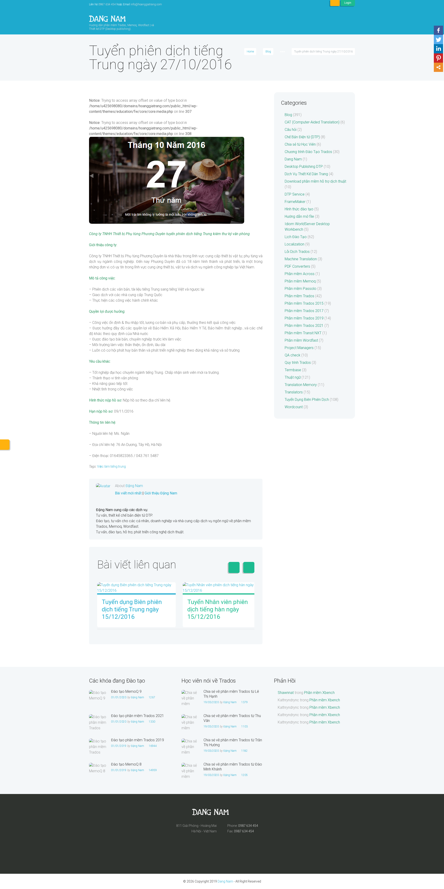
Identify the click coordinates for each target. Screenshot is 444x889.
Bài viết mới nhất (128, 493)
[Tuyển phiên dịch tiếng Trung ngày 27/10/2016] (166, 180)
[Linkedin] (438, 48)
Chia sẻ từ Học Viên (300, 144)
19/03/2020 (211, 702)
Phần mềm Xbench (319, 692)
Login (347, 2)
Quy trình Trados (298, 362)
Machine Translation (301, 259)
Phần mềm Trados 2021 (304, 325)
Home (250, 51)
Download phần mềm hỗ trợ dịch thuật (315, 181)
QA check (292, 355)
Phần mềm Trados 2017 (304, 311)
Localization (294, 244)
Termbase (293, 370)
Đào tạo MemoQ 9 (126, 691)
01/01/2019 (118, 746)
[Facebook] (438, 30)
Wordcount (294, 407)
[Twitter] (438, 39)
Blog (268, 51)
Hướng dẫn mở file (299, 216)
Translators (294, 392)
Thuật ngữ (293, 377)
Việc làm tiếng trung (111, 466)
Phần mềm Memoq (300, 281)
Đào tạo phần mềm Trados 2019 (137, 740)
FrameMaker (295, 201)
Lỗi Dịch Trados (297, 251)
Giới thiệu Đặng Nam (161, 493)
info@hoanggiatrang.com (146, 4)
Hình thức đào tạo (299, 209)
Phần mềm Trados (299, 296)
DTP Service (295, 194)
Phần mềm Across (299, 274)
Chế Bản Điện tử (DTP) (302, 137)
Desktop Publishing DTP (304, 166)
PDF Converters (297, 266)
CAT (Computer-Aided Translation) (312, 122)
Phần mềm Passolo (300, 288)
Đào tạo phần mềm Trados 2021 (137, 716)
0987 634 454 (107, 4)
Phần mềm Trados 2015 (304, 303)
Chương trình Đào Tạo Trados (308, 152)
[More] (438, 67)
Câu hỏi (290, 129)
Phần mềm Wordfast (301, 340)
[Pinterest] (438, 58)
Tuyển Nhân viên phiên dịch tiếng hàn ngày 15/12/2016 (217, 609)
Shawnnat (286, 692)
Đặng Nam (134, 486)
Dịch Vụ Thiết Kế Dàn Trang (306, 174)
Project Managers (299, 348)
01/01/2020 (118, 697)
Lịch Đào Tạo (296, 237)
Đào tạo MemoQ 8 (126, 764)
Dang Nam (293, 159)
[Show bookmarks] (335, 3)
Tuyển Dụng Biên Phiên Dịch (307, 399)
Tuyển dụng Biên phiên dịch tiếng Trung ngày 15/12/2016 (132, 609)
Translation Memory (301, 385)
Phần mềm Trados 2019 (304, 318)
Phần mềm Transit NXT (303, 333)
